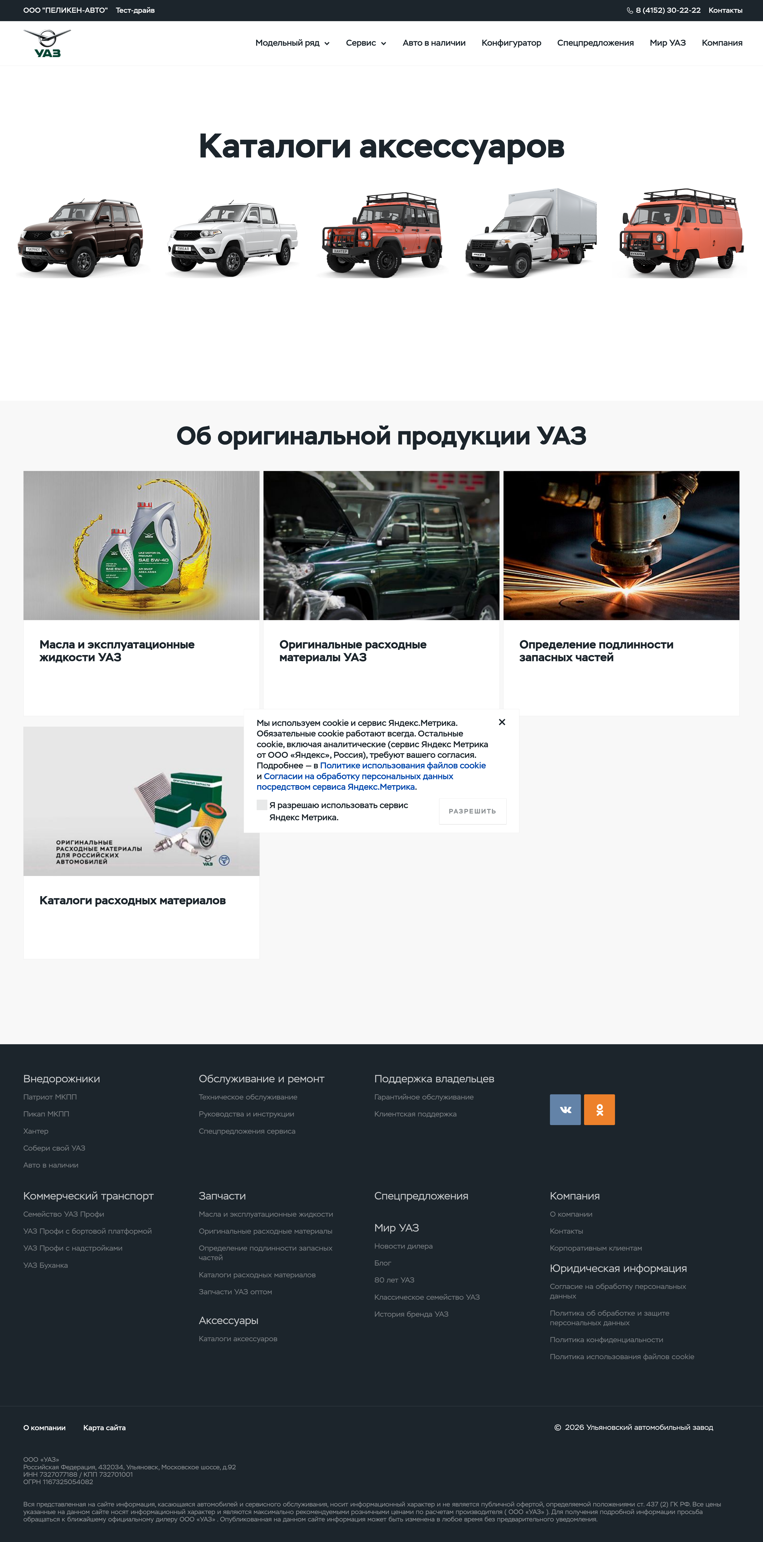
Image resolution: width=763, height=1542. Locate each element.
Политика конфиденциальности (606, 1339)
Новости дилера (403, 1246)
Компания (722, 42)
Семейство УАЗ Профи (63, 1214)
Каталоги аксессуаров (238, 1338)
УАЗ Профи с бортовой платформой (87, 1231)
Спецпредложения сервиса (247, 1131)
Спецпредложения (595, 42)
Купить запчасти (66, 328)
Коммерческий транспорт (88, 1196)
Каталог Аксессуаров (672, 304)
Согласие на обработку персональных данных (618, 1291)
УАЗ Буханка (45, 1265)
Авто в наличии (434, 42)
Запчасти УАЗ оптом (235, 1292)
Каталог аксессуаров (74, 304)
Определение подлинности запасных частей (266, 1252)
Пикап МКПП (46, 1114)
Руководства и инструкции (246, 1114)
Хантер (35, 1131)
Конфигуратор (511, 42)
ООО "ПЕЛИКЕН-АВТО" (65, 10)
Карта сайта (104, 1427)
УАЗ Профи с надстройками (72, 1248)
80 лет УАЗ (394, 1280)
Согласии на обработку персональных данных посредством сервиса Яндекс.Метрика (355, 781)
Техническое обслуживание (248, 1097)
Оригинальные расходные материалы (266, 1231)
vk (565, 1109)
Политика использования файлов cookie (622, 1356)
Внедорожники (61, 1079)
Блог (382, 1263)
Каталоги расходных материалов (257, 1275)
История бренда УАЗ (411, 1314)
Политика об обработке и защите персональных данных (609, 1317)
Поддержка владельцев (434, 1079)
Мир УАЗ (668, 42)
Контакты (726, 10)
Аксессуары (229, 1320)
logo (60, 43)
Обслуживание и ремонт (262, 1079)
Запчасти (222, 1196)
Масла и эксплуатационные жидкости (266, 1214)
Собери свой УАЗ (54, 1148)
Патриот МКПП (50, 1097)
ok (599, 1109)
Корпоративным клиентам (596, 1248)
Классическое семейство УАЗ (427, 1297)
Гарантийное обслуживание (424, 1097)
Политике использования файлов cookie (403, 765)
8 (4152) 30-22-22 (668, 10)
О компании (571, 1214)
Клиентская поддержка (415, 1114)
